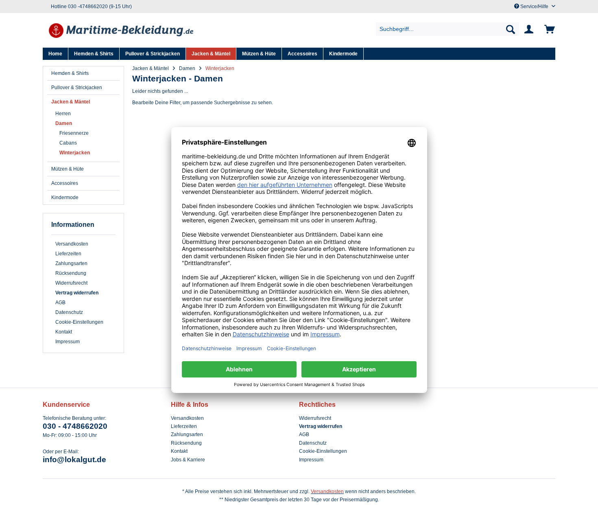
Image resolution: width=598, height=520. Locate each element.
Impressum (67, 341)
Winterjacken (74, 153)
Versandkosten (71, 244)
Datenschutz (69, 312)
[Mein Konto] (530, 29)
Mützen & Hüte (67, 169)
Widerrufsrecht (71, 283)
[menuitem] (447, 29)
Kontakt (63, 332)
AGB (60, 302)
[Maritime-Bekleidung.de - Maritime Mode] (121, 31)
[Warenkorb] (548, 29)
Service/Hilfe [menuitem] (534, 6)
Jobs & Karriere (188, 460)
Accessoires (64, 183)
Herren (63, 113)
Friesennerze (74, 133)
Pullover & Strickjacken (76, 87)
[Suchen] (510, 29)
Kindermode (65, 197)
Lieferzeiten (68, 254)
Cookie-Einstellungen (79, 322)
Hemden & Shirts (70, 73)
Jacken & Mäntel (70, 102)
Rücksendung (70, 273)
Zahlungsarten (71, 263)
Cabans (68, 143)
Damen (63, 123)
